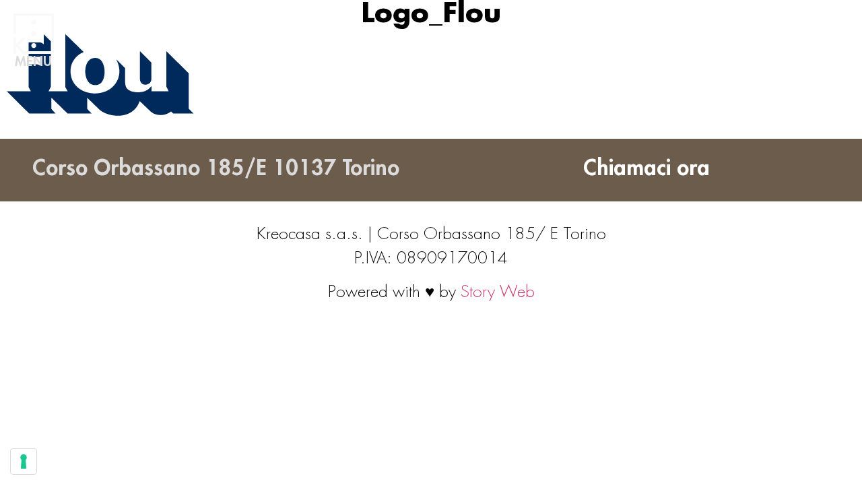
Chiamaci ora (646, 168)
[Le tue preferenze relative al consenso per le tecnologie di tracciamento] (23, 461)
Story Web (498, 292)
